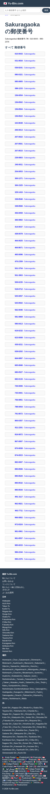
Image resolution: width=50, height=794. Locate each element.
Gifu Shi (40, 714)
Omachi (18, 695)
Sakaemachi (24, 660)
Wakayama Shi (20, 733)
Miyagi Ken (7, 627)
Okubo (5, 699)
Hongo (42, 669)
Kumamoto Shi (8, 730)
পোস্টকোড (36, 783)
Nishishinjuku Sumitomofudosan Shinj (18, 689)
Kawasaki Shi (20, 746)
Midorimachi (30, 692)
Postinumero (33, 774)
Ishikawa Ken (7, 646)
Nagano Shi (7, 743)
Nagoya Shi (17, 708)
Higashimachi (20, 669)
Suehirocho (42, 679)
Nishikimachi (14, 699)
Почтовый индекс (29, 780)
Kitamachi (37, 695)
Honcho (34, 666)
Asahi (21, 682)
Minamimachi (7, 669)
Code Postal (7, 766)
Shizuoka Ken (8, 633)
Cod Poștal (19, 774)
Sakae (6, 682)
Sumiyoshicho (14, 686)
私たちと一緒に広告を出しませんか (13, 588)
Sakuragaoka (7, 695)
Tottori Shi (37, 743)
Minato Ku (27, 708)
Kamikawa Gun (8, 740)
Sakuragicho (40, 689)
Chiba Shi (33, 740)
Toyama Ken (7, 638)
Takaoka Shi (22, 737)
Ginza (24, 686)
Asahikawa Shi (8, 750)
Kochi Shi (22, 753)
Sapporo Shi (18, 714)
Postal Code (7, 760)
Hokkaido (6, 601)
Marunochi (28, 663)
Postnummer (24, 783)
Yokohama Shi (20, 711)
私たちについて (8, 578)
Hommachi (6, 660)
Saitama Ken (7, 635)
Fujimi (39, 692)
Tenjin (43, 682)
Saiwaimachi (30, 679)
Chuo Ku (16, 727)
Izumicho (38, 673)
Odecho (5, 666)
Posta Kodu (35, 771)
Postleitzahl (24, 757)
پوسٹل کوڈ (10, 769)
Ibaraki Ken (7, 641)
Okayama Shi (34, 721)
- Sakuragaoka (25, 54)
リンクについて (8, 584)
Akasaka (14, 682)
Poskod (28, 762)
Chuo (15, 660)
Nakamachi (39, 663)
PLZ (15, 778)
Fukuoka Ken (7, 625)
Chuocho (17, 673)
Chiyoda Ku (32, 711)
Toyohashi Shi (22, 750)
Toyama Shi (7, 711)
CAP (31, 766)
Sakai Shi (17, 724)
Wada (24, 699)
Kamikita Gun (21, 730)
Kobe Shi (6, 717)
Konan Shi (27, 743)
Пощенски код (8, 783)
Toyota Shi (33, 730)
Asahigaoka (7, 692)
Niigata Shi (7, 714)
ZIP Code (38, 776)
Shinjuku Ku (30, 714)
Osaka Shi (37, 708)
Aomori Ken (7, 651)
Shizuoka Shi (41, 717)
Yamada (20, 679)
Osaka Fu (6, 617)
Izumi (34, 676)
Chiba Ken (6, 622)
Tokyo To (6, 606)
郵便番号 (6, 778)
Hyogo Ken (7, 614)
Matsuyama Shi (8, 737)
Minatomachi (27, 673)
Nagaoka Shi (41, 724)
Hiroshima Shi (29, 724)
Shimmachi (35, 660)
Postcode (37, 757)
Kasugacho (18, 692)
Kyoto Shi (6, 708)
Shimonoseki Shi (9, 753)
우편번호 (22, 771)
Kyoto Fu (6, 609)
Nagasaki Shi (22, 740)
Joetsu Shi (30, 717)
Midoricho (25, 666)
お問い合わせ (7, 581)
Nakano (27, 676)
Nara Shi (17, 743)
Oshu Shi (33, 750)
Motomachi (6, 663)
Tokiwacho (27, 695)
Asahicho (6, 676)
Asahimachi (18, 663)
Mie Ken (5, 649)
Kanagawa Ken (8, 643)
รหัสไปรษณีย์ (42, 766)
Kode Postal (10, 757)
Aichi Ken (6, 603)
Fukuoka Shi (8, 721)
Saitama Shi (7, 733)
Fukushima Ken (8, 619)
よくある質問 (7, 593)
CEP (40, 764)
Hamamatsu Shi (28, 727)
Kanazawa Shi (21, 721)
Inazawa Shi (32, 746)
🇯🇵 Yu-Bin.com (13, 3)
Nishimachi (7, 673)
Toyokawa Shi (34, 737)
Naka (4, 686)
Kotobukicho (17, 676)
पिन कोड (21, 769)
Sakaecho (30, 682)
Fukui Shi (7, 727)
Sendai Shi (7, 724)
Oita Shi (31, 733)
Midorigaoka (33, 669)
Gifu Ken (6, 630)
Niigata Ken (7, 611)
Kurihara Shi (7, 746)
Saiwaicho (14, 666)
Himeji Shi (41, 727)
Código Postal (42, 762)
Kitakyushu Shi (18, 717)
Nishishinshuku (8, 679)
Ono (37, 682)
